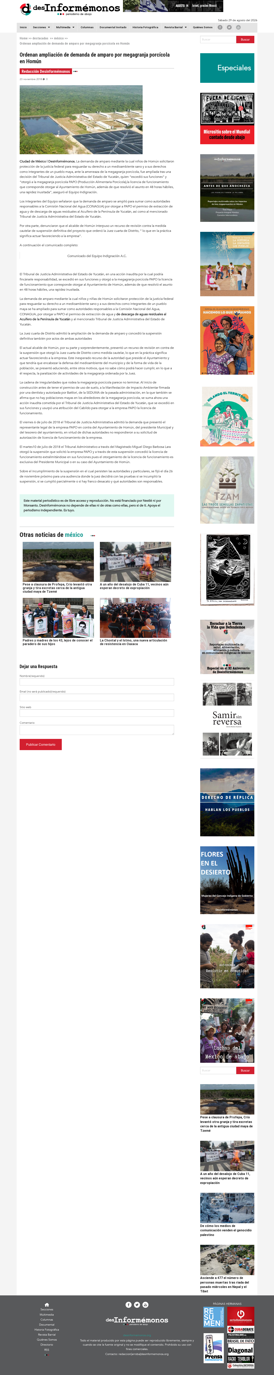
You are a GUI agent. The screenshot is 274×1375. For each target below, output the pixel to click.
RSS (46, 1350)
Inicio (23, 27)
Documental (46, 1325)
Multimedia (63, 27)
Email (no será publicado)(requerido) (43, 692)
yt (238, 27)
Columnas (87, 27)
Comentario (27, 723)
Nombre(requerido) (32, 676)
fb (220, 27)
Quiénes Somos (202, 27)
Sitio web (25, 707)
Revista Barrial (173, 27)
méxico (59, 38)
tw (229, 27)
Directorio (47, 1345)
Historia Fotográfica (145, 27)
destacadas (40, 38)
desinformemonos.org (137, 1335)
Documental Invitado (113, 27)
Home (24, 38)
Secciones (47, 1309)
